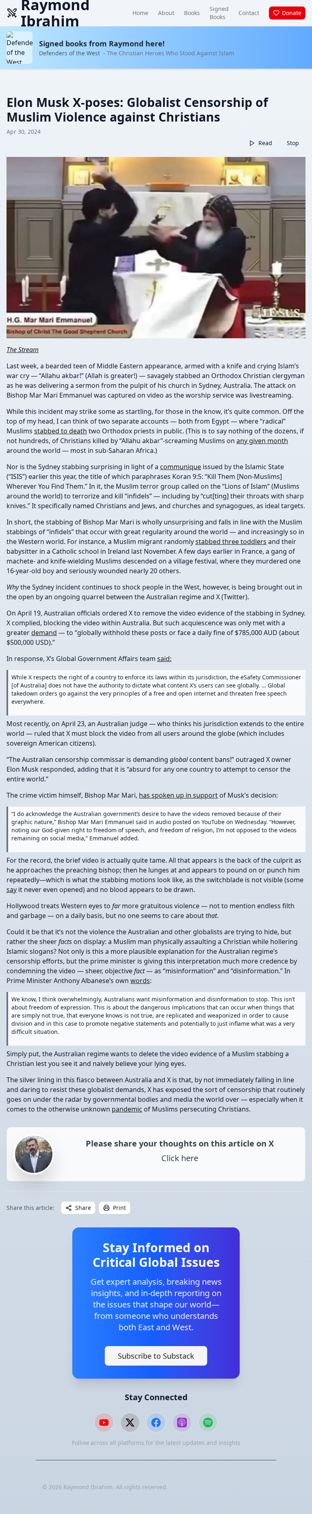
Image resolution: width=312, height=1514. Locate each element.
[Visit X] (130, 1422)
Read (265, 143)
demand (44, 632)
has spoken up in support (178, 795)
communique (180, 466)
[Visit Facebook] (156, 1422)
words (140, 980)
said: (164, 658)
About (166, 13)
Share (83, 1208)
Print (119, 1208)
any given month (262, 440)
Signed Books (219, 13)
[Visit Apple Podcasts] (182, 1422)
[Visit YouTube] (104, 1422)
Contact (248, 13)
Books (192, 13)
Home (140, 13)
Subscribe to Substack (156, 1356)
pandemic (127, 1109)
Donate (291, 13)
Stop (293, 143)
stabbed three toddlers (230, 541)
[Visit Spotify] (208, 1422)
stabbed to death (60, 430)
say (11, 889)
